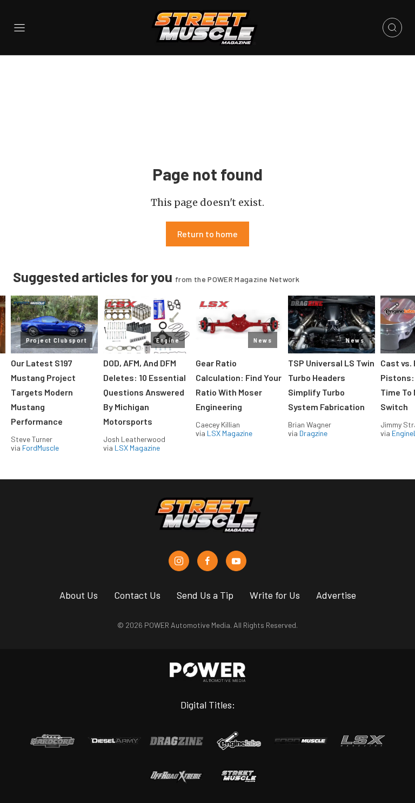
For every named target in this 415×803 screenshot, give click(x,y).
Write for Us (275, 595)
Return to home (207, 234)
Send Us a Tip (205, 595)
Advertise (336, 595)
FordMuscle (40, 447)
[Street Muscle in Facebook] (207, 561)
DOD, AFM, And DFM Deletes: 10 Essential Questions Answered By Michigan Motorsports (144, 392)
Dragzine (313, 433)
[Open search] (392, 27)
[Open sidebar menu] (19, 28)
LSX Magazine (137, 447)
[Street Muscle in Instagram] (179, 561)
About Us (78, 595)
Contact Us (137, 595)
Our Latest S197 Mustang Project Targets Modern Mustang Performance (43, 392)
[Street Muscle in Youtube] (236, 561)
